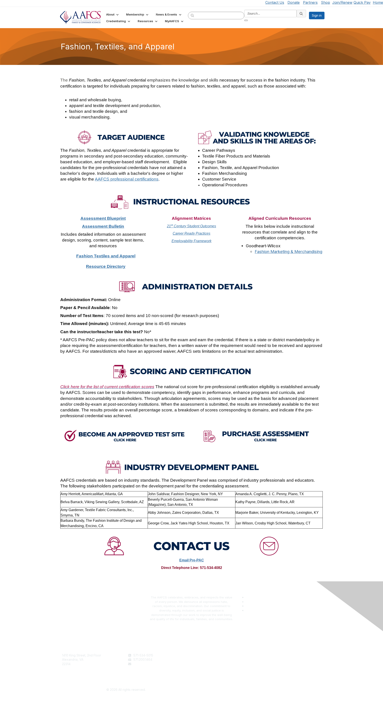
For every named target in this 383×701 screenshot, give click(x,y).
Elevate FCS (202, 664)
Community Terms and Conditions (283, 664)
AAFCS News (202, 659)
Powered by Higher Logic (257, 689)
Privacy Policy (269, 659)
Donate (293, 2)
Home (378, 2)
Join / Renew (203, 655)
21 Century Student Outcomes (191, 226)
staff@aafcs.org (144, 664)
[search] (192, 15)
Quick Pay (362, 2)
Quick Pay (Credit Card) (210, 668)
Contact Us (274, 2)
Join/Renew (342, 2)
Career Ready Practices (191, 233)
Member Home (204, 672)
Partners (310, 2)
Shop (325, 2)
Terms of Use (269, 655)
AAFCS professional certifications (126, 179)
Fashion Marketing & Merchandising (288, 251)
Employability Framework (191, 241)
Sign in (317, 15)
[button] (113, 14)
